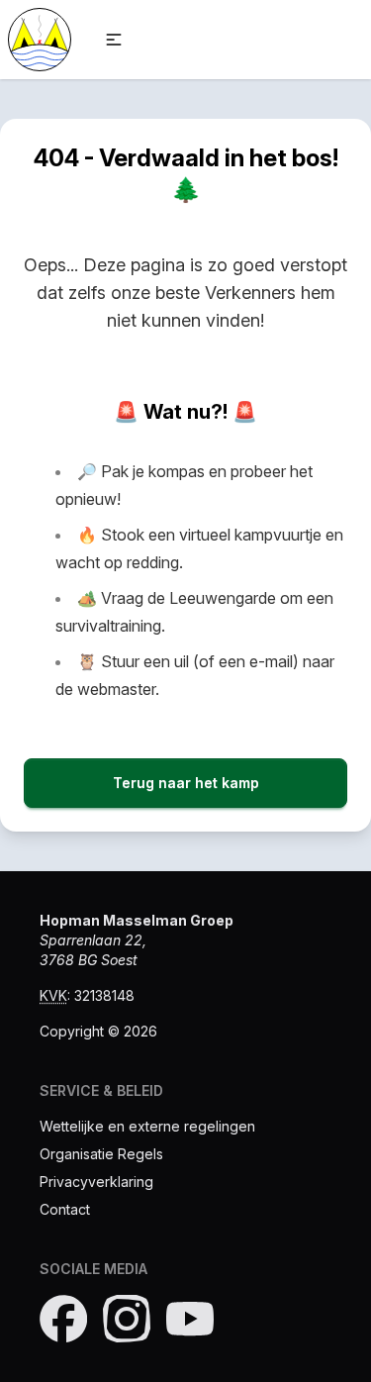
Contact (65, 1209)
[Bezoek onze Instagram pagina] (126, 1318)
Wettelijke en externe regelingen (147, 1126)
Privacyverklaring (96, 1181)
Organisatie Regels (101, 1153)
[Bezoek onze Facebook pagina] (63, 1318)
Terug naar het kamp (186, 782)
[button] (113, 39)
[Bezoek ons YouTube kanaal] (190, 1318)
